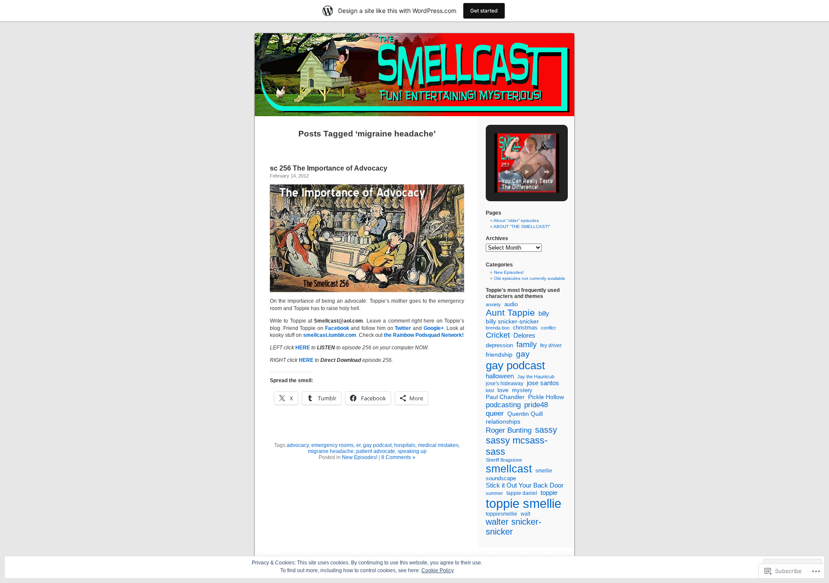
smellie (543, 471)
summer (494, 493)
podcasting (503, 404)
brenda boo (497, 327)
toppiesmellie (501, 514)
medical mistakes (438, 445)
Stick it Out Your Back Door (524, 485)
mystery (522, 390)
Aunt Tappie (510, 312)
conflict (548, 327)
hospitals (404, 445)
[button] (507, 172)
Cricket (498, 335)
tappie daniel (521, 493)
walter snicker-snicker (513, 526)
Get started (484, 10)
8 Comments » (398, 457)
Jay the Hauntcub (535, 376)
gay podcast (377, 445)
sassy (546, 429)
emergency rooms (332, 445)
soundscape (501, 478)
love (503, 390)
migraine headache (331, 451)
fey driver (551, 345)
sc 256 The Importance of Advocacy (328, 168)
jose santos (543, 383)
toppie (549, 492)
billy (543, 313)
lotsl (490, 390)
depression (499, 345)
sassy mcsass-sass (516, 446)
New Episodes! (359, 457)
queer (495, 413)
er (358, 445)
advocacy (298, 445)
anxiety (493, 304)
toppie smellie (523, 503)
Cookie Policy (437, 570)
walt (525, 514)
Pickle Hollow (546, 396)
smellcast (509, 469)
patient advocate (375, 451)
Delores (524, 335)
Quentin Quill (525, 414)
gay (523, 353)
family (526, 344)
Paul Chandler (505, 396)
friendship (499, 354)
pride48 (536, 405)
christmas (525, 328)
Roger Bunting (509, 430)
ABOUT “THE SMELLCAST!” (522, 226)
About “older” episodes (516, 220)
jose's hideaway (504, 383)
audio (511, 304)
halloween (500, 376)
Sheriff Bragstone (504, 460)
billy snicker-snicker (512, 321)
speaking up (412, 451)
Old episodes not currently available (529, 278)
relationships (503, 421)
